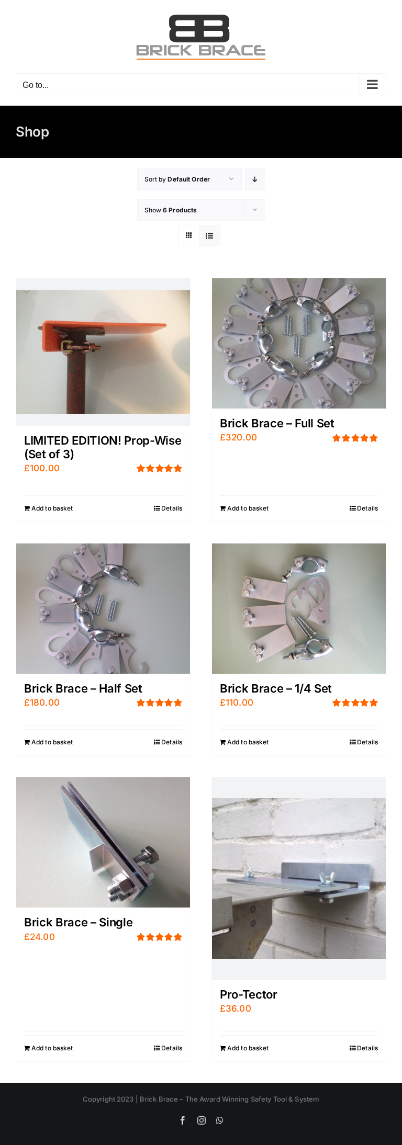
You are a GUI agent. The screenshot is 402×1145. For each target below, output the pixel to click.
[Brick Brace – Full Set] (299, 343)
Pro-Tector (248, 994)
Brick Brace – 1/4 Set (276, 688)
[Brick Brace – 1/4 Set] (299, 608)
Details (171, 508)
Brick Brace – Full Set (277, 423)
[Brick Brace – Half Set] (103, 608)
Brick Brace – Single (78, 922)
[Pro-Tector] (299, 878)
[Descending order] (255, 179)
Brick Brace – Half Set (83, 688)
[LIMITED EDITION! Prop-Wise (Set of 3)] (103, 352)
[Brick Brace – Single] (103, 842)
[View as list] (209, 235)
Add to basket (52, 508)
